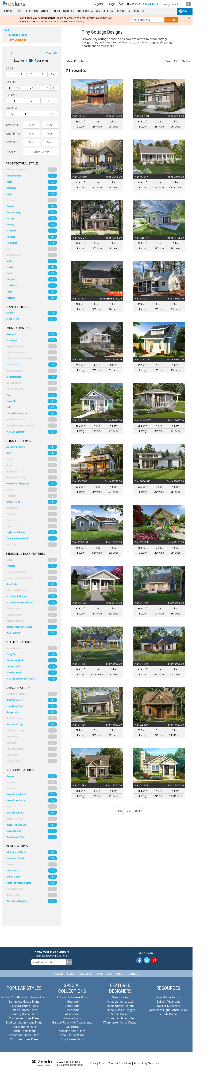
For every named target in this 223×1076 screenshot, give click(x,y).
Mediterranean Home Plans (24, 1022)
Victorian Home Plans (24, 1039)
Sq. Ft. (56, 11)
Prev (168, 61)
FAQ (109, 974)
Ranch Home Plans (24, 1031)
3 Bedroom (72, 1010)
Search (7, 11)
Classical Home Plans (24, 1006)
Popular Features (88, 11)
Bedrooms (31, 11)
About (120, 974)
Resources (86, 974)
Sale (144, 11)
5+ (52, 74)
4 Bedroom (72, 1014)
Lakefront (72, 1027)
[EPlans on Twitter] (147, 960)
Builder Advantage (168, 1001)
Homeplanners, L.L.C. (120, 1001)
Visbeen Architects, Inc (120, 1018)
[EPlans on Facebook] (139, 960)
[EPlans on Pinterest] (154, 960)
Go (188, 4)
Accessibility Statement (147, 1063)
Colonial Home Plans (24, 1010)
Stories (45, 11)
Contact (134, 974)
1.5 (17, 88)
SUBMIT (171, 20)
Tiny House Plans (16, 34)
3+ (49, 101)
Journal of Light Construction (168, 1010)
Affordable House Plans (72, 997)
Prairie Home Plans (24, 1027)
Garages (68, 11)
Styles (71, 974)
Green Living (120, 997)
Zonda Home (168, 1014)
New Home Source (168, 997)
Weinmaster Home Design (120, 1022)
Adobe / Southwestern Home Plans (24, 997)
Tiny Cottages (17, 39)
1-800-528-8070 (149, 4)
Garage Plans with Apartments (72, 1022)
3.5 (47, 88)
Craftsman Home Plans (24, 1018)
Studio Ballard (120, 1014)
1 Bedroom (72, 1001)
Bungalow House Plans (24, 1001)
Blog (136, 11)
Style (18, 11)
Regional (108, 11)
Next (185, 61)
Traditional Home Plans (24, 1035)
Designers (123, 11)
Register (98, 4)
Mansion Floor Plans (72, 1031)
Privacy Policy (76, 21)
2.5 (32, 88)
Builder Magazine (168, 1006)
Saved (186, 11)
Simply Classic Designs (120, 1010)
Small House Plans (72, 1035)
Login (112, 4)
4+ (54, 88)
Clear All (51, 53)
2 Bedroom (72, 1006)
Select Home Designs (120, 1006)
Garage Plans (72, 1018)
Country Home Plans (24, 1014)
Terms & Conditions (52, 21)
